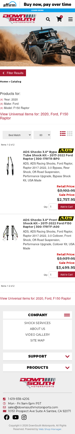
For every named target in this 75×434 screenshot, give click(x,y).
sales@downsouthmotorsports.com (33, 407)
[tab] (37, 315)
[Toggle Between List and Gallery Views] (66, 133)
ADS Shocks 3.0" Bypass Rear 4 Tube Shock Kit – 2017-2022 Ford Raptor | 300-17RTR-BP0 (48, 155)
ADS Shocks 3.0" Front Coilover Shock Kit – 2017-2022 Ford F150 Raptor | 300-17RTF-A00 (47, 223)
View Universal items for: (34, 115)
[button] (47, 19)
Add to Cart (66, 206)
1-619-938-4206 (18, 399)
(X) (1, 99)
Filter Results (13, 73)
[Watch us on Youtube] (15, 418)
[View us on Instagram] (24, 418)
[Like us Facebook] (7, 418)
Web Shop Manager (50, 429)
